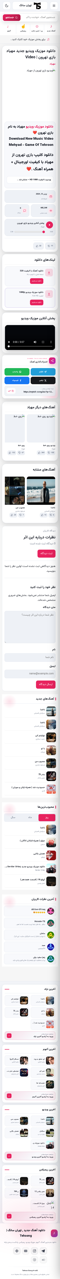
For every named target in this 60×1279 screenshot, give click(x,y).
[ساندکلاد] (43, 1259)
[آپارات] (16, 1251)
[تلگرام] (43, 1251)
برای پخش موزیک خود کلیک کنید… (30, 39)
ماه (30, 817)
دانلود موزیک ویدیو (39, 126)
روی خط (21, 445)
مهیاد (53, 64)
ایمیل (53, 666)
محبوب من (20, 507)
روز (46, 817)
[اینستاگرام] (34, 1251)
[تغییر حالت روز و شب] (7, 6)
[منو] (54, 6)
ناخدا (53, 507)
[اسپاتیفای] (34, 1259)
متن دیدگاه (49, 607)
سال (13, 817)
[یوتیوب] (25, 1251)
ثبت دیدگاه (46, 553)
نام (54, 650)
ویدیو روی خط (49, 445)
